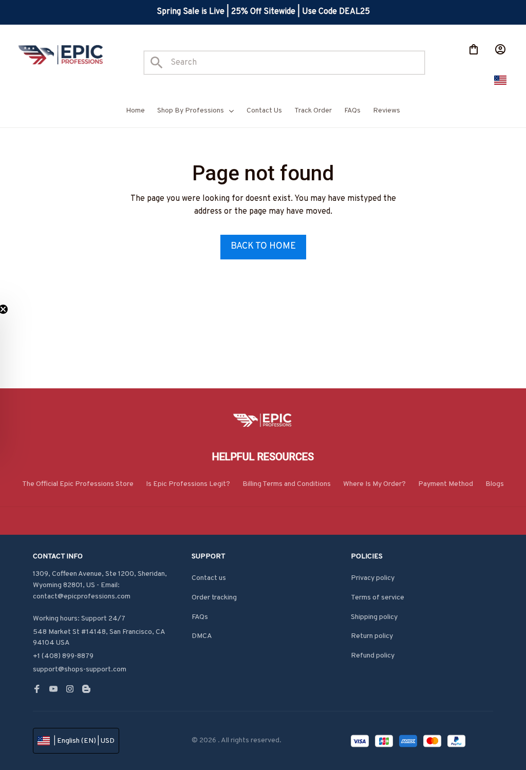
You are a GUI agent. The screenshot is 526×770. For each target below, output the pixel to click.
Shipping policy (374, 617)
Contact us (209, 578)
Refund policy (372, 655)
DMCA (202, 636)
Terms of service (377, 597)
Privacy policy (372, 578)
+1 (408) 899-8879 (63, 656)
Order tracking (214, 597)
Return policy (372, 636)
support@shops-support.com (79, 669)
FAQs (200, 617)
